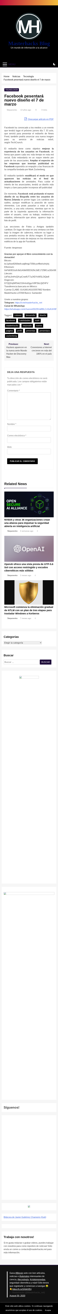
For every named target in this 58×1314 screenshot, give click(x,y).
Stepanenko (12, 110)
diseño (43, 315)
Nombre (11, 424)
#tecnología (23, 1279)
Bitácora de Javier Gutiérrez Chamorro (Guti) (25, 1217)
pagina (9, 331)
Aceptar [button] (48, 1310)
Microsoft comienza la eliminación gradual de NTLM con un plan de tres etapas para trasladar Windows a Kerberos (28, 610)
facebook (10, 320)
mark (37, 320)
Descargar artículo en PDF (41, 119)
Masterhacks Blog (29, 43)
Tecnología (11, 90)
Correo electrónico (16, 435)
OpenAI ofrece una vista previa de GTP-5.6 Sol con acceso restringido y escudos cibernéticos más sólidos (28, 567)
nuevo (39, 325)
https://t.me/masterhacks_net (28, 303)
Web (9, 447)
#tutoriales (24, 1276)
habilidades (24, 320)
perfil (19, 331)
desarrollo (30, 315)
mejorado (27, 325)
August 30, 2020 (17, 1296)
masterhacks (12, 325)
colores (17, 315)
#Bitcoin (19, 1273)
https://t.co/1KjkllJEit (21, 1289)
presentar (30, 331)
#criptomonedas (37, 1279)
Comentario (13, 391)
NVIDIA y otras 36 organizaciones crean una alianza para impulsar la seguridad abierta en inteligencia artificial (27, 523)
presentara (45, 331)
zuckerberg (11, 336)
